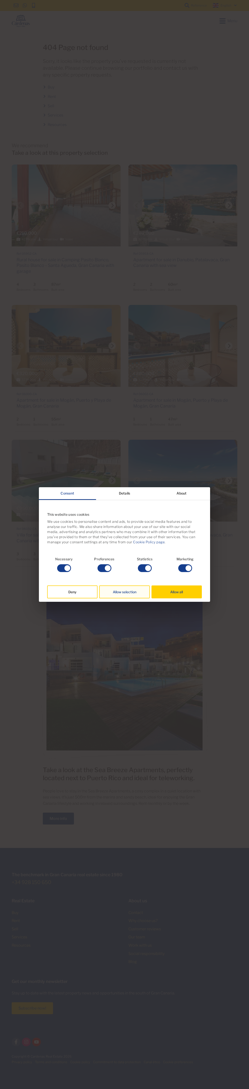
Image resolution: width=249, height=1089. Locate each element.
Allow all (176, 592)
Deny (72, 592)
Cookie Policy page (149, 542)
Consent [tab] (67, 493)
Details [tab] (124, 493)
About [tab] (182, 493)
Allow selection (124, 592)
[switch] (104, 568)
